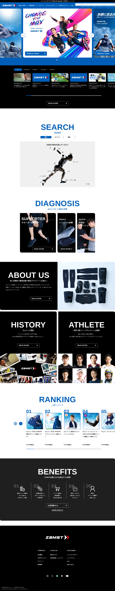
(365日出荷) (59, 1)
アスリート (41, 5)
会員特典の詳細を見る (57, 510)
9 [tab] (68, 95)
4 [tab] (43, 95)
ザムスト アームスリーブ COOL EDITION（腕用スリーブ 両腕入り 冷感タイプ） (91, 434)
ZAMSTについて (42, 558)
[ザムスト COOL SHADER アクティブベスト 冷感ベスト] (54, 421)
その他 (88, 184)
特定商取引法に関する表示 (19, 587)
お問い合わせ (70, 564)
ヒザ (68, 171)
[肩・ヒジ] (65, 157)
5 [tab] (48, 95)
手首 (59, 148)
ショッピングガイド (72, 554)
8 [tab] (63, 95)
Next (92, 35)
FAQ (72, 5)
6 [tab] (53, 95)
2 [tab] (33, 95)
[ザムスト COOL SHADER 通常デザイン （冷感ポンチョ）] (35, 421)
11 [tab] (78, 95)
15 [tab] (98, 95)
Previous (23, 35)
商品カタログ (53, 554)
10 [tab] (73, 95)
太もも (49, 171)
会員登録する (53, 505)
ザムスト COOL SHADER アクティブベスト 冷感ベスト (53, 434)
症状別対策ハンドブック (56, 558)
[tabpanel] (57, 33)
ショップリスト (71, 558)
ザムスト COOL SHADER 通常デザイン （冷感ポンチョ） (34, 434)
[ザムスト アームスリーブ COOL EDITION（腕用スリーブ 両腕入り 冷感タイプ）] (91, 421)
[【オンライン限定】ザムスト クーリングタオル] (72, 421)
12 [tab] (83, 95)
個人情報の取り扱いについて (7, 587)
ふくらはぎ (42, 176)
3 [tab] (38, 95)
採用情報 (40, 564)
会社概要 (40, 554)
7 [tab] (58, 95)
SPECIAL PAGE (33, 53)
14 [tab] (93, 95)
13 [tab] (88, 95)
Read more (53, 103)
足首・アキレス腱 (70, 180)
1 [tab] (28, 95)
